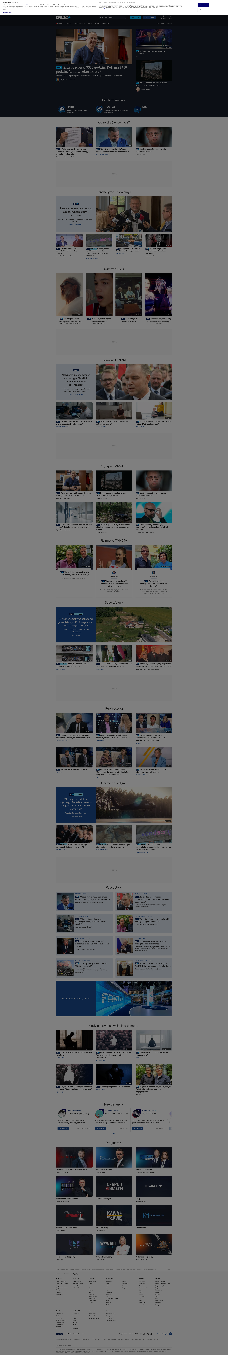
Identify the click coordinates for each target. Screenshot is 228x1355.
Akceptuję (203, 4)
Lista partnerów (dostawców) (105, 8)
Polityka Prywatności (7, 12)
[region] (114, 7)
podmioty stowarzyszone (30, 4)
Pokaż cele (203, 10)
